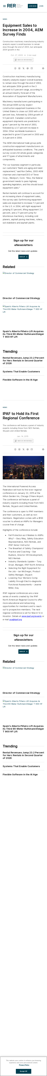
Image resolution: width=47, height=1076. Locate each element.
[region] (23, 1066)
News (5, 19)
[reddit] (27, 68)
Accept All (23, 1071)
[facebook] (15, 68)
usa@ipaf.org (15, 619)
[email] (32, 68)
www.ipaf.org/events (32, 616)
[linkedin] (19, 68)
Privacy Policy (24, 1065)
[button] (4, 6)
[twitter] (23, 68)
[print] (43, 68)
